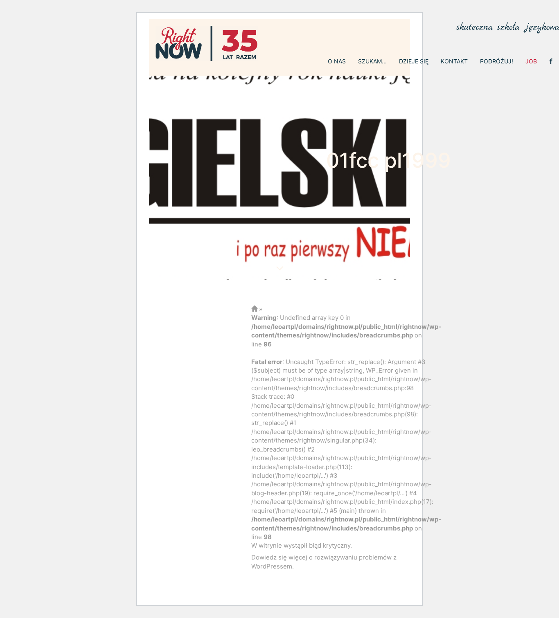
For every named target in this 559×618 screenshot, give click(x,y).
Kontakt (454, 61)
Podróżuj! (496, 61)
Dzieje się (413, 61)
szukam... (372, 61)
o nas (337, 61)
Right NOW (207, 43)
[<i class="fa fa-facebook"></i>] (551, 61)
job (531, 61)
